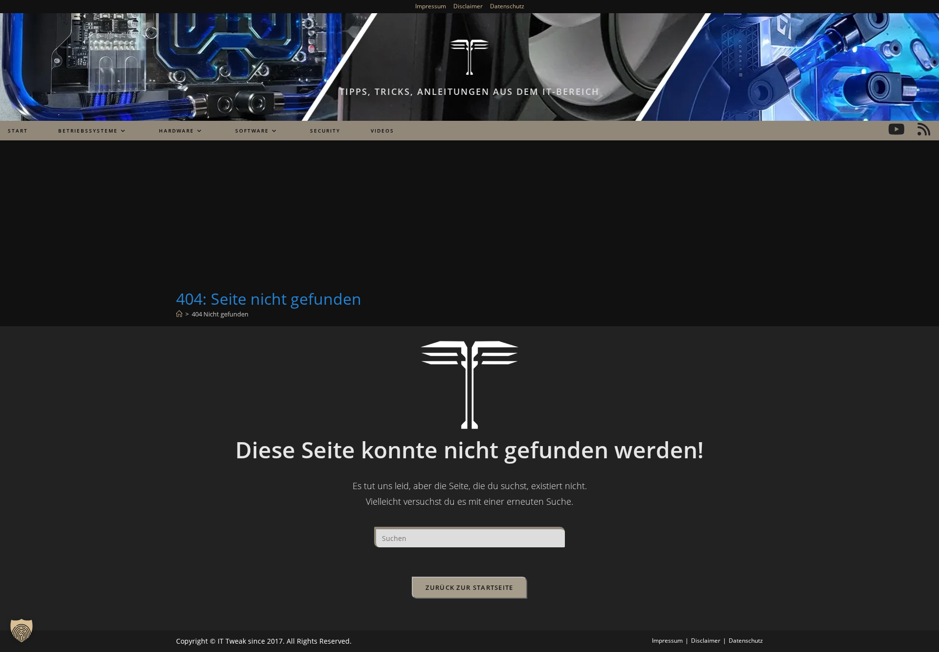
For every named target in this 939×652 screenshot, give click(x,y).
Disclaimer (468, 6)
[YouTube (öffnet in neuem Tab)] (896, 129)
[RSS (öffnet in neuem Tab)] (924, 129)
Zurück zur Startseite (469, 587)
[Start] (179, 314)
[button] (21, 630)
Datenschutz (507, 6)
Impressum (430, 6)
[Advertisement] (469, 214)
